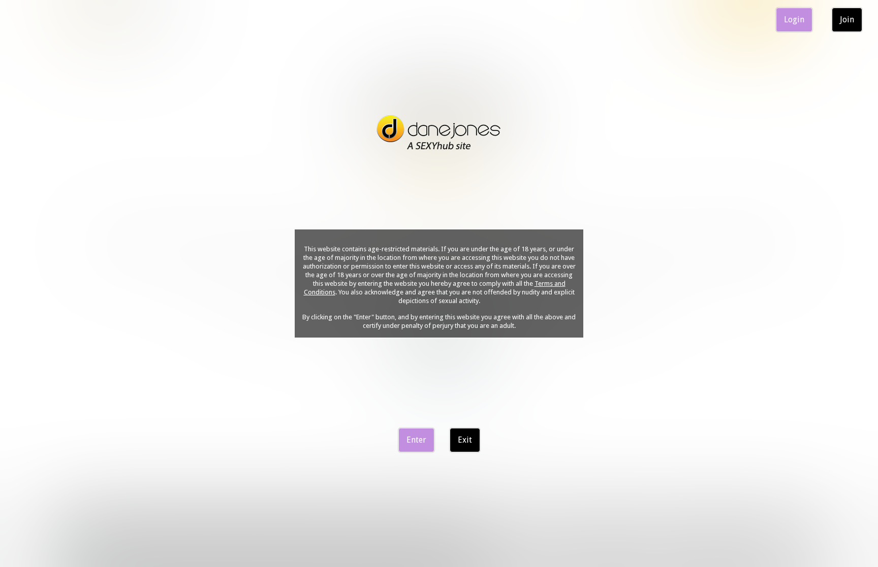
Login (794, 19)
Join (847, 19)
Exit (465, 440)
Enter (416, 440)
